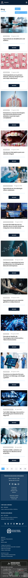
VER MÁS (14, 47)
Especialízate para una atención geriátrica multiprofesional (13, 301)
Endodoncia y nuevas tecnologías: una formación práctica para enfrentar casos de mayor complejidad (14, 115)
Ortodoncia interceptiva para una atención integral (13, 153)
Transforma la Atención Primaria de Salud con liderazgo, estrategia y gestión (14, 375)
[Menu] (26, 2)
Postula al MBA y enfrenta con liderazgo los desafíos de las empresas (12, 451)
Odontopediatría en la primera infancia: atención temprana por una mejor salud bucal (13, 76)
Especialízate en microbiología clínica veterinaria (12, 189)
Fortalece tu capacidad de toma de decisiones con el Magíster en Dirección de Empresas (13, 264)
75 (20, 468)
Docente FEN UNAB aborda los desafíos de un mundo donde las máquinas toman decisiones (13, 226)
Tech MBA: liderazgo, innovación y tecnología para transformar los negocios (13, 413)
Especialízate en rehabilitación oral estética (14, 39)
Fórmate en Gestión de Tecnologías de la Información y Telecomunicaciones (13, 338)
